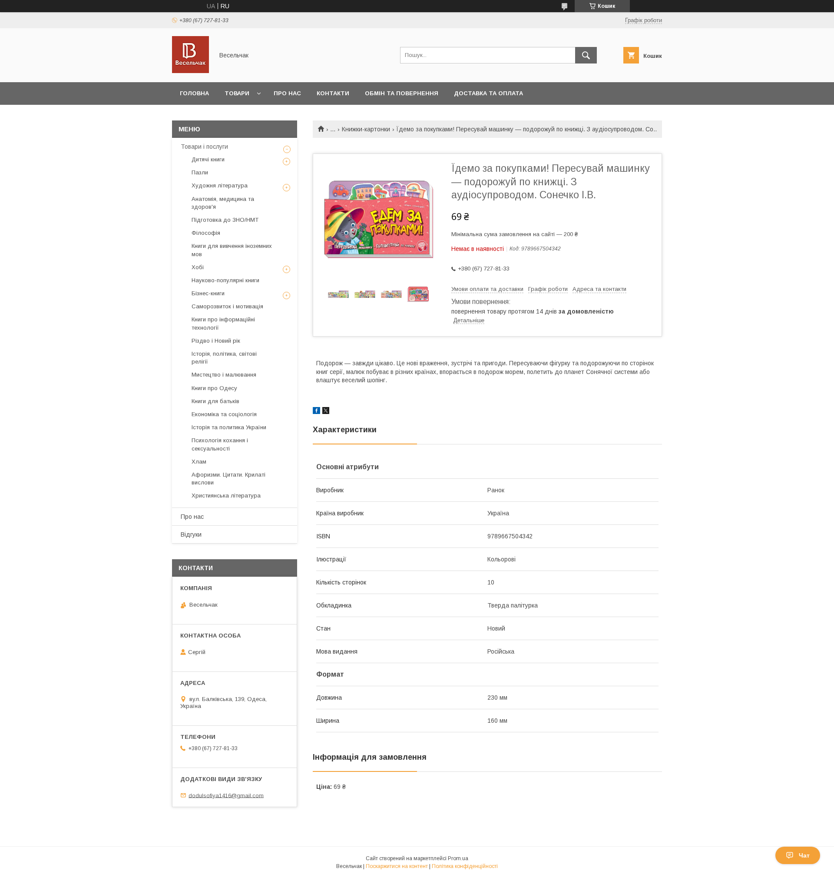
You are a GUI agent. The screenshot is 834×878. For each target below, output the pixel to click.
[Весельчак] (190, 70)
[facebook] (316, 411)
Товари (237, 93)
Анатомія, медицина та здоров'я (223, 203)
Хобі (198, 267)
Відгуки (191, 534)
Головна (194, 93)
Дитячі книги (208, 159)
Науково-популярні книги (225, 280)
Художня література (220, 185)
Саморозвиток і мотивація (227, 306)
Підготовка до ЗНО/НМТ (225, 220)
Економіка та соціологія (224, 414)
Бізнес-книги (208, 293)
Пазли (200, 172)
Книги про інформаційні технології (223, 323)
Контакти (333, 93)
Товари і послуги (204, 146)
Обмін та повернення (401, 93)
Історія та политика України (229, 427)
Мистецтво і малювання (224, 374)
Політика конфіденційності (465, 866)
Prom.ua (458, 858)
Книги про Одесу (214, 388)
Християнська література (226, 495)
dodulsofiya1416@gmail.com (226, 795)
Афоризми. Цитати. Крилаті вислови (228, 478)
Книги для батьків (215, 401)
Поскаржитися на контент (397, 866)
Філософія (206, 233)
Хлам (199, 461)
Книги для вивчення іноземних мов (232, 250)
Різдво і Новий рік (216, 340)
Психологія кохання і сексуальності (220, 444)
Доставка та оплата (488, 93)
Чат (804, 855)
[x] (325, 411)
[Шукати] (586, 55)
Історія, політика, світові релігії (224, 358)
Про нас (287, 93)
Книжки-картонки (366, 129)
